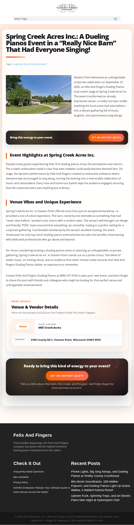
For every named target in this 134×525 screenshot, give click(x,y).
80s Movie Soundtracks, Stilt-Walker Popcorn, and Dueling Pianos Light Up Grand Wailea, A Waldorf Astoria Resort (100, 486)
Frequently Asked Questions (28, 471)
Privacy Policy (20, 482)
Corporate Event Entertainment (29, 64)
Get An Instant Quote (106, 137)
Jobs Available (21, 476)
